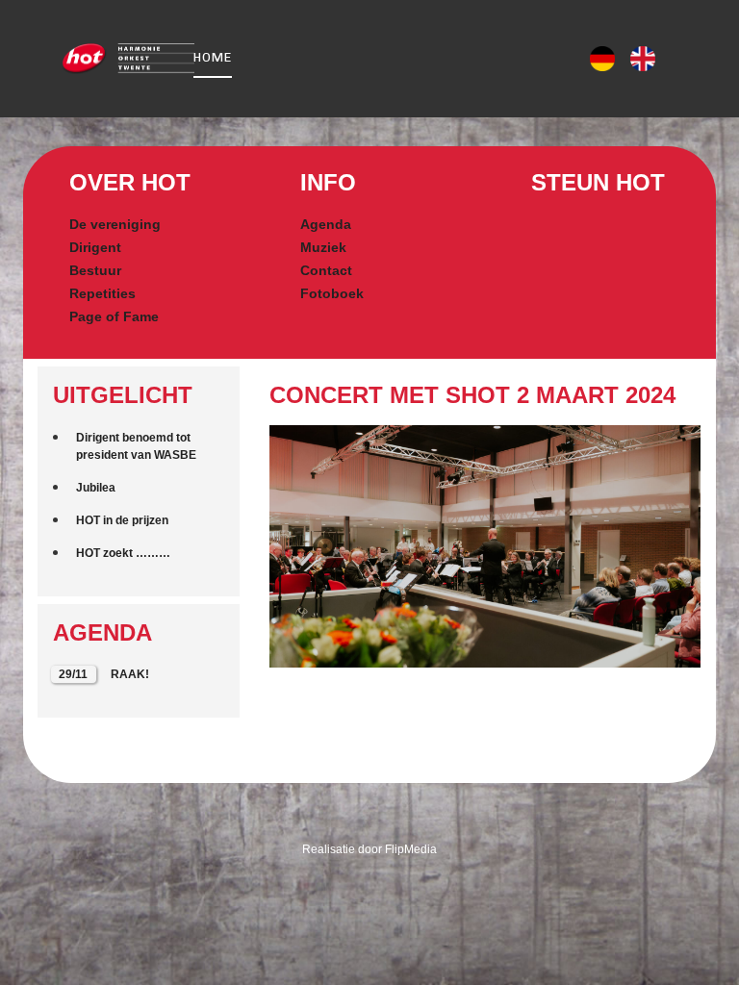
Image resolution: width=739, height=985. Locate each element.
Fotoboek (332, 293)
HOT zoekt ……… (123, 553)
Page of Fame (114, 316)
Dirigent (95, 247)
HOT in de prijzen (122, 520)
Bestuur (95, 270)
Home (212, 57)
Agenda (325, 224)
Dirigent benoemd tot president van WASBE (136, 446)
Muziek (323, 247)
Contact (326, 270)
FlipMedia (411, 849)
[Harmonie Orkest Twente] (104, 59)
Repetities (102, 293)
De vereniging (115, 224)
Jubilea (95, 487)
